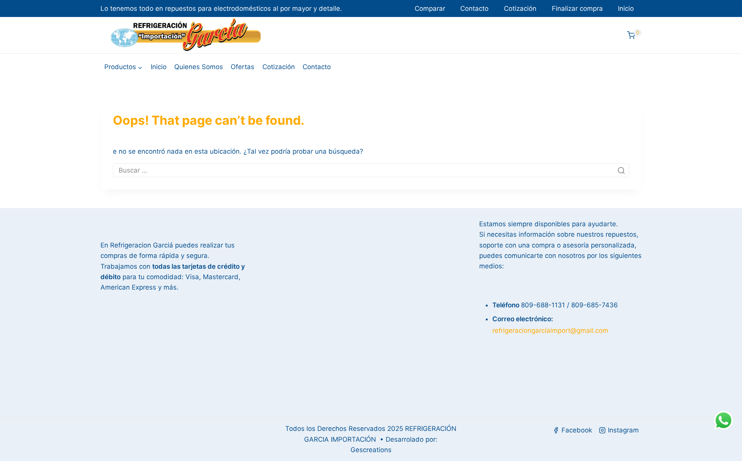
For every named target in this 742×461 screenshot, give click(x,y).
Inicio (626, 8)
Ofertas (242, 67)
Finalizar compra (577, 8)
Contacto (474, 8)
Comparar (430, 8)
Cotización (520, 8)
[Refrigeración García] (185, 35)
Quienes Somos (198, 67)
